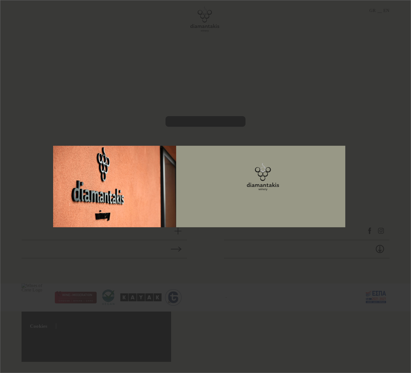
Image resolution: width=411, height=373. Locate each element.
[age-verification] (263, 177)
